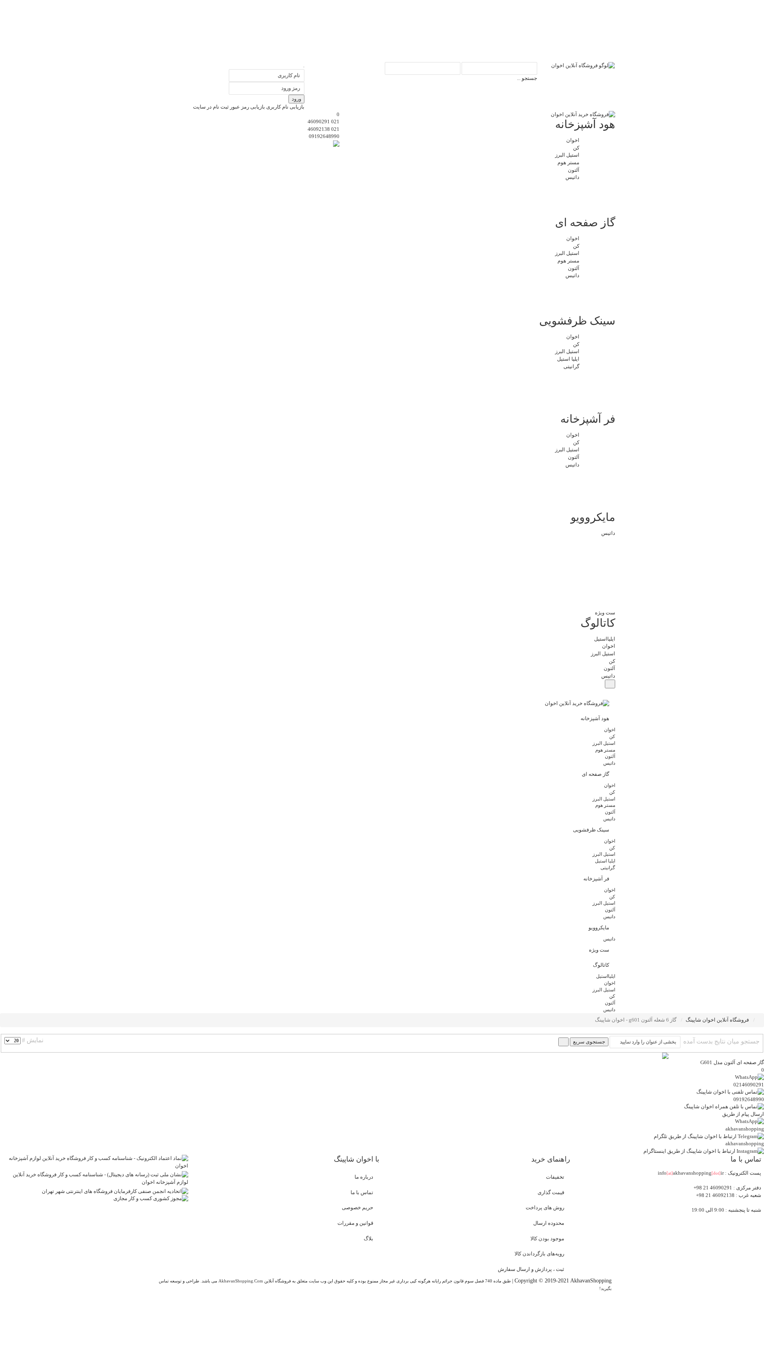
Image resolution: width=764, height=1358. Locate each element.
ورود (296, 99)
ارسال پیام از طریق (743, 1114)
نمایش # (32, 1040)
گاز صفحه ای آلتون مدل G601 (732, 1062)
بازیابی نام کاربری (285, 107)
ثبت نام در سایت (211, 107)
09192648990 (324, 136)
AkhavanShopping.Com (240, 1281)
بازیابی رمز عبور (247, 107)
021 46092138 (323, 129)
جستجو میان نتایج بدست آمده (721, 1041)
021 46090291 (323, 121)
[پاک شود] (563, 1041)
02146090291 (748, 1085)
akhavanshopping (744, 1129)
